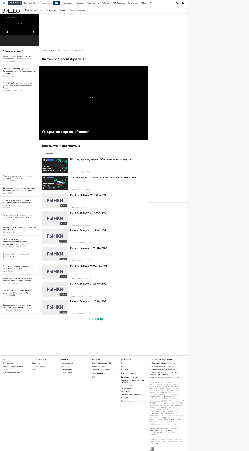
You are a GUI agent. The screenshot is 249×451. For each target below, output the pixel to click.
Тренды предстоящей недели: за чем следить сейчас (104, 177)
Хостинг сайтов (127, 385)
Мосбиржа (174, 428)
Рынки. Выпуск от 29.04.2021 (88, 230)
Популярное (51, 9)
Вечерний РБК (66, 366)
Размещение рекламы (11, 372)
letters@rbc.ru (174, 419)
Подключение (66, 372)
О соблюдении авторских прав (162, 366)
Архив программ (67, 362)
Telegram (35, 369)
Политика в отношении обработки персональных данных (164, 373)
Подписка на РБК (98, 366)
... (159, 2)
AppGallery (125, 369)
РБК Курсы (125, 397)
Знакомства (125, 391)
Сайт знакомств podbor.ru (131, 394)
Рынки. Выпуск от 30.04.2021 (89, 212)
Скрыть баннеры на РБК (101, 362)
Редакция (6, 369)
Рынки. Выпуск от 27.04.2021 (88, 266)
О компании (8, 362)
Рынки (59, 50)
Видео (11, 9)
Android (124, 366)
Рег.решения (126, 388)
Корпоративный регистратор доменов (132, 380)
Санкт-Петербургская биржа (161, 430)
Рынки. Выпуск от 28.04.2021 (88, 248)
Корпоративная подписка (102, 369)
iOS (122, 362)
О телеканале (66, 369)
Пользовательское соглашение (162, 369)
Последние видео (77, 9)
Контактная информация (13, 366)
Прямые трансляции (34, 9)
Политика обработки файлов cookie (164, 377)
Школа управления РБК (130, 400)
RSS (93, 376)
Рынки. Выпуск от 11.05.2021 (88, 195)
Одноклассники (38, 366)
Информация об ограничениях (162, 362)
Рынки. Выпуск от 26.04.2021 (88, 283)
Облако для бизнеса (129, 376)
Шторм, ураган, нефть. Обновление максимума (100, 159)
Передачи (63, 9)
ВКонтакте (36, 362)
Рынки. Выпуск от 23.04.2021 (88, 301)
